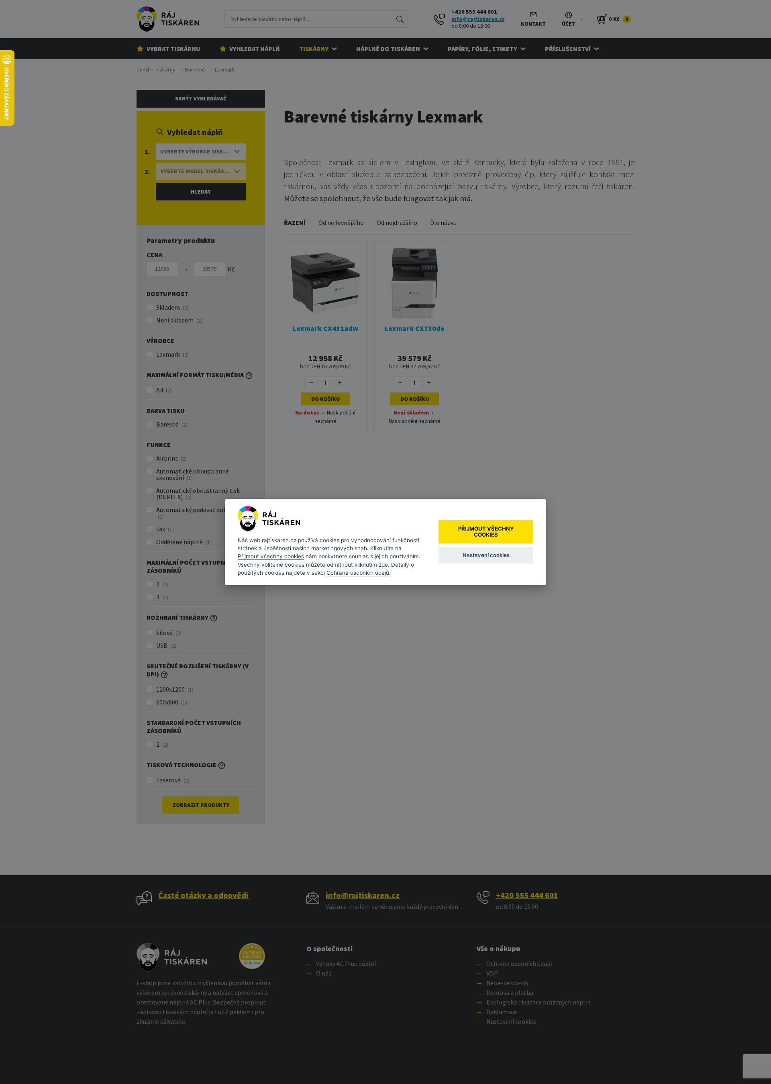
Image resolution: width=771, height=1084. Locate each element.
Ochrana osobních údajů (357, 573)
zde (383, 564)
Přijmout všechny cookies (271, 556)
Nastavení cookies (486, 555)
